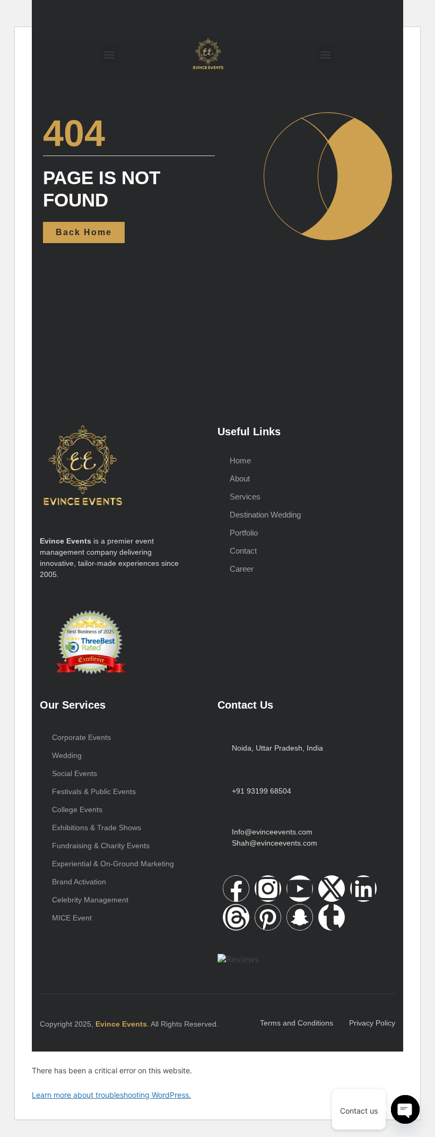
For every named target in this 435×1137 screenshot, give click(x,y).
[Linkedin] (363, 888)
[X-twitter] (331, 888)
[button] (109, 54)
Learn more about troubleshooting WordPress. (111, 1094)
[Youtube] (299, 888)
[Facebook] (236, 888)
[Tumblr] (331, 917)
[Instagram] (268, 888)
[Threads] (236, 917)
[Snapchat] (299, 917)
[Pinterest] (268, 917)
